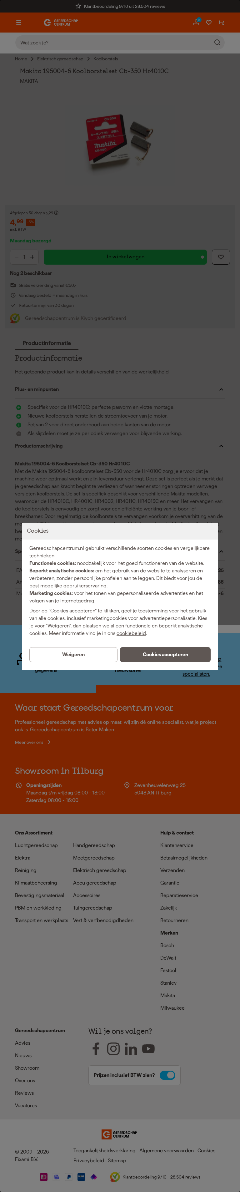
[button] (165, 654)
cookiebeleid (131, 633)
